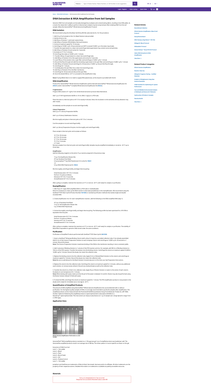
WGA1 (55, 86)
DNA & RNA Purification (62, 14)
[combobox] (106, 4)
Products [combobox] (78, 3)
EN (155, 3)
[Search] (135, 4)
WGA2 (100, 86)
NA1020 (83, 193)
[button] (122, 9)
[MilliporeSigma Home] (59, 3)
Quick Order (143, 9)
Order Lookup (133, 9)
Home (54, 14)
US (150, 3)
